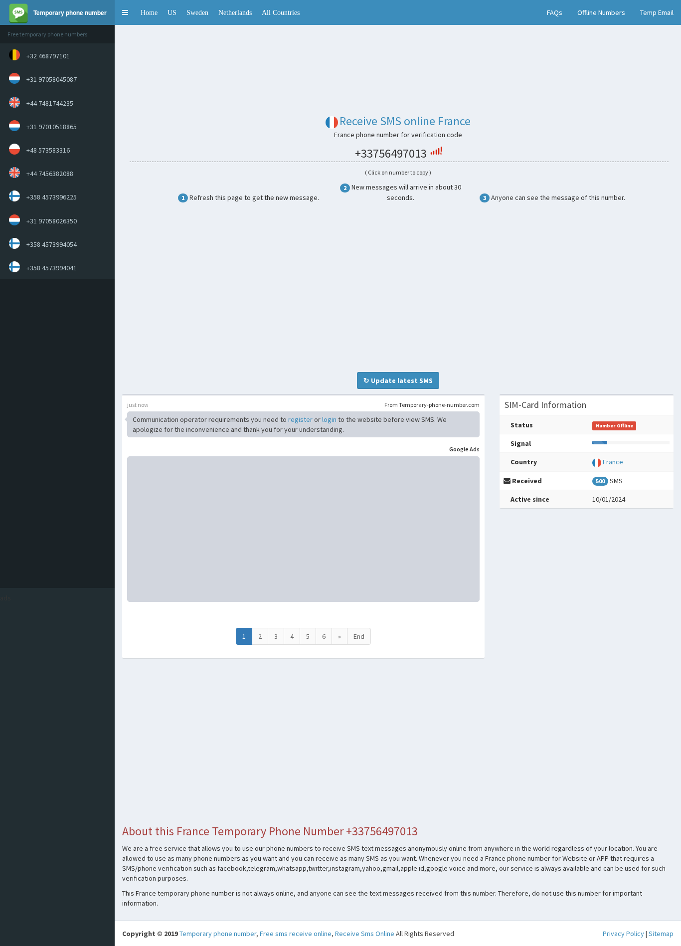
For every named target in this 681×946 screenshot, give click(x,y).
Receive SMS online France (405, 121)
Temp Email (657, 12)
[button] (125, 12)
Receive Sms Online (364, 933)
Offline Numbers (601, 12)
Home (149, 12)
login (329, 419)
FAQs (554, 12)
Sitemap (661, 933)
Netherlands (235, 12)
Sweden (197, 12)
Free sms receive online (296, 933)
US (172, 12)
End (358, 636)
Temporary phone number (217, 933)
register (300, 419)
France (613, 461)
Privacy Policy (623, 933)
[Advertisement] (54, 433)
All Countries (281, 12)
